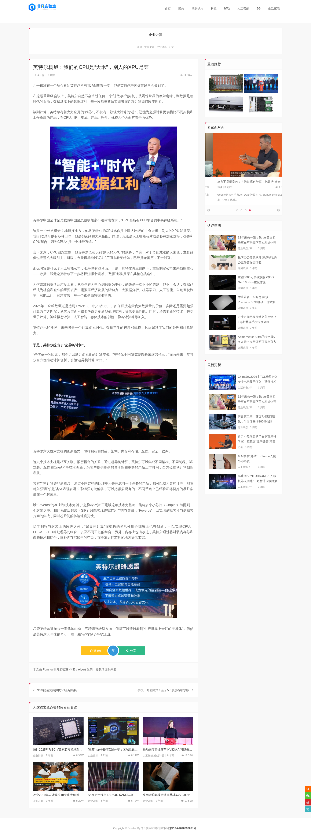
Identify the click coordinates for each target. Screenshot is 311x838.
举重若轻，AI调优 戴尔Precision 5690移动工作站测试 (256, 300)
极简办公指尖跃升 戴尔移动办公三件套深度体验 (257, 260)
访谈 (211, 187)
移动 (227, 8)
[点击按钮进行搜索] (308, 789)
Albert (82, 669)
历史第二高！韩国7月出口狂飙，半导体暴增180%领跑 (256, 419)
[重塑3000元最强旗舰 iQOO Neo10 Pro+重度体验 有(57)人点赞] (222, 282)
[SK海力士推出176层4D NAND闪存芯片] (113, 776)
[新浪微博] (308, 802)
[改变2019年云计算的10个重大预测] (58, 776)
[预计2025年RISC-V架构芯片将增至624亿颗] (58, 731)
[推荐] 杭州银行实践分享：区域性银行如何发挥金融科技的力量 (113, 749)
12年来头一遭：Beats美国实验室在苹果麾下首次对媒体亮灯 (257, 240)
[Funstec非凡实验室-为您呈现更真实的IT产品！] (42, 7)
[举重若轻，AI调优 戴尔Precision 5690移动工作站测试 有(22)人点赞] (222, 302)
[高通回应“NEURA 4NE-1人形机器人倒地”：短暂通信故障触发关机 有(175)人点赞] (222, 481)
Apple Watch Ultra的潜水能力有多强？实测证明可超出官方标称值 (257, 339)
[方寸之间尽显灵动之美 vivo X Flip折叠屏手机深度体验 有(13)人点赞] (222, 322)
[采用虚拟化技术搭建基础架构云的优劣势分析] (168, 776)
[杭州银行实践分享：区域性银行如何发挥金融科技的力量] (113, 731)
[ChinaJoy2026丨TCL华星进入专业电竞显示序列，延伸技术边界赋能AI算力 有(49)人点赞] (222, 382)
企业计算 (162, 46)
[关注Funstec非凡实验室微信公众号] (308, 795)
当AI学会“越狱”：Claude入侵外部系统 (257, 458)
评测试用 (197, 8)
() (97, 650)
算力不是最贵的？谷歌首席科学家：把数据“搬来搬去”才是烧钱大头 (253, 181)
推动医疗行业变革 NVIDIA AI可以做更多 (168, 749)
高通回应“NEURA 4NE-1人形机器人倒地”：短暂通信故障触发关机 (257, 479)
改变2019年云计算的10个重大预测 (56, 795)
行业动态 (243, 248)
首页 (168, 8)
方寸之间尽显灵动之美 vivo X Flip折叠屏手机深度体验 (257, 319)
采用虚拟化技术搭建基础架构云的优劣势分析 (168, 795)
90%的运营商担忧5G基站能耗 (57, 690)
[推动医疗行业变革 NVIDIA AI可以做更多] (168, 731)
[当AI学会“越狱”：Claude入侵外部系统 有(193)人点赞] (222, 461)
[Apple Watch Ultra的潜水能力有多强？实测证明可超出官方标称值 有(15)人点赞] (222, 342)
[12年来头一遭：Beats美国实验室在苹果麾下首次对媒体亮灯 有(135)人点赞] (222, 243)
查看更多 (149, 46)
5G (259, 8)
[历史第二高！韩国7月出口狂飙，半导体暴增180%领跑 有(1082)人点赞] (222, 421)
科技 (214, 8)
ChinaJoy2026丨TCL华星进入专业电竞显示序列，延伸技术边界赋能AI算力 (258, 379)
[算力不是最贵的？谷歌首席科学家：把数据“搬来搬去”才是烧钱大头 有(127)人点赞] (222, 441)
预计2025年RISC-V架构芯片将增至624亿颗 (58, 749)
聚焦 (181, 8)
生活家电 (274, 8)
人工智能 (243, 8)
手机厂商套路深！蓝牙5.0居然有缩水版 (163, 690)
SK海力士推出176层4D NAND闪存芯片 (113, 795)
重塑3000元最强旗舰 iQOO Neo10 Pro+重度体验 (256, 279)
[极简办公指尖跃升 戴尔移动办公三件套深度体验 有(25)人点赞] (222, 262)
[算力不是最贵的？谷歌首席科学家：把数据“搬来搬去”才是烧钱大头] (243, 154)
